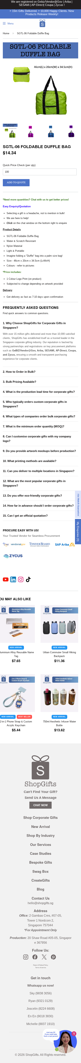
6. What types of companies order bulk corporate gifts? (39, 416)
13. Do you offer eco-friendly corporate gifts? (32, 495)
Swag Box (40, 871)
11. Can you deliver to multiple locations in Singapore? (38, 471)
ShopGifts (32, 1054)
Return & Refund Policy (40, 965)
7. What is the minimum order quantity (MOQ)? (33, 426)
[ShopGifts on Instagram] (25, 957)
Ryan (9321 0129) (40, 1000)
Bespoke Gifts (40, 862)
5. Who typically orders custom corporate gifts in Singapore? (35, 404)
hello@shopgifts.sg (40, 903)
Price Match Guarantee (78, 504)
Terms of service (40, 967)
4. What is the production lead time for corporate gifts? (39, 391)
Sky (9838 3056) (41, 993)
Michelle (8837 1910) (40, 1024)
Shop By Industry (41, 835)
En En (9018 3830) (40, 1016)
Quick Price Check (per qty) (19, 165)
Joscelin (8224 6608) (41, 1008)
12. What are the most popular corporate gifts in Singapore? (34, 483)
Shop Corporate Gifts (40, 817)
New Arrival (40, 826)
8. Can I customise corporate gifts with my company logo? (37, 439)
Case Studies (40, 853)
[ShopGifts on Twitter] (44, 957)
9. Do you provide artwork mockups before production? (39, 451)
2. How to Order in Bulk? (19, 371)
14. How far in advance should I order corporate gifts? (38, 505)
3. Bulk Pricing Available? (19, 381)
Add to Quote (16, 182)
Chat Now (40, 805)
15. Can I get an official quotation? (25, 515)
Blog (40, 889)
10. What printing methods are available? (29, 461)
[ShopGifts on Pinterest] (53, 957)
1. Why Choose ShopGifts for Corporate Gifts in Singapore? (34, 325)
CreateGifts (40, 880)
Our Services (40, 844)
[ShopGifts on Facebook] (35, 957)
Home (6, 33)
